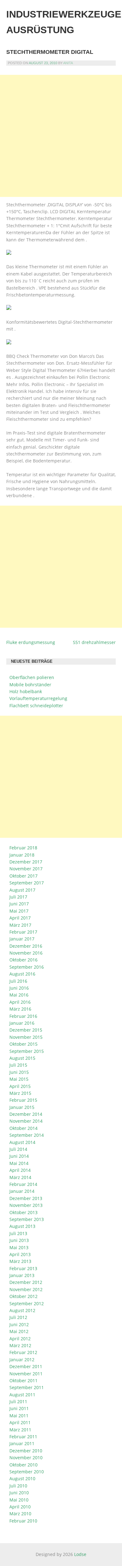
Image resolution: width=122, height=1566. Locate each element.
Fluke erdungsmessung (30, 642)
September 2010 (26, 1472)
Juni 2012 (19, 1324)
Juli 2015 (18, 1065)
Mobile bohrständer (30, 685)
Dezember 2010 (25, 1451)
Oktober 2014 (23, 1128)
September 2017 (26, 883)
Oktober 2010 (23, 1465)
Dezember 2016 (25, 946)
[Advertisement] (61, 136)
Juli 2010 (18, 1486)
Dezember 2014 (25, 1114)
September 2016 (26, 967)
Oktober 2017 (23, 876)
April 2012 (20, 1339)
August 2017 (22, 890)
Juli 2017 (18, 897)
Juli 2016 (18, 981)
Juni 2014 (19, 1156)
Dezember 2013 (25, 1198)
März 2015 (20, 1093)
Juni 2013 (19, 1240)
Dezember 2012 (25, 1282)
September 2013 (26, 1219)
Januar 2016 (21, 1023)
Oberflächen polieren (31, 677)
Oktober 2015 (23, 1044)
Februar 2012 (23, 1352)
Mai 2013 (18, 1247)
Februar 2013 (23, 1268)
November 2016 (26, 953)
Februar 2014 (23, 1184)
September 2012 (26, 1303)
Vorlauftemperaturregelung (38, 698)
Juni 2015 (19, 1072)
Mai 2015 (18, 1079)
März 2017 (20, 925)
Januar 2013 (21, 1275)
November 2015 (26, 1037)
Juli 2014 (18, 1149)
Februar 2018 (23, 848)
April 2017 (20, 918)
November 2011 (26, 1374)
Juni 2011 (19, 1408)
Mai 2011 (18, 1416)
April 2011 (20, 1422)
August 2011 (22, 1395)
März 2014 (20, 1177)
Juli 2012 (18, 1317)
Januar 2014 (21, 1191)
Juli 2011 (18, 1401)
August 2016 (22, 974)
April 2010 (20, 1507)
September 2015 (26, 1051)
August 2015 (22, 1058)
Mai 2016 (18, 995)
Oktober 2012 (23, 1296)
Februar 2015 (23, 1100)
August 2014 (22, 1142)
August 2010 (22, 1478)
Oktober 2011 (23, 1380)
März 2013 (20, 1261)
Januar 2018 (21, 855)
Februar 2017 (23, 932)
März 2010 (20, 1514)
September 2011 (26, 1387)
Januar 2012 (21, 1360)
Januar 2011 (21, 1443)
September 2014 (26, 1135)
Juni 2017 (19, 904)
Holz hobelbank (25, 691)
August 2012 (22, 1310)
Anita (68, 63)
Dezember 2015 (25, 1030)
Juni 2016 (19, 988)
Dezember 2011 (25, 1366)
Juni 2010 (19, 1493)
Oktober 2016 (23, 960)
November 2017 (26, 869)
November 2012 (26, 1289)
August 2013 (22, 1226)
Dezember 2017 (25, 862)
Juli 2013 (18, 1233)
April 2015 (20, 1086)
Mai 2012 (18, 1331)
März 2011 (20, 1430)
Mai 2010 (18, 1500)
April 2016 (20, 1002)
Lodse (80, 1554)
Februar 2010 (23, 1521)
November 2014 (26, 1121)
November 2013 (26, 1205)
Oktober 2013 (23, 1212)
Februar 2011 (23, 1437)
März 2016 (20, 1009)
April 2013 (20, 1254)
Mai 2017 (18, 911)
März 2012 (20, 1345)
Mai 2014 (18, 1163)
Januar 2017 (21, 939)
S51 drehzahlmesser (94, 642)
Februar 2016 (23, 1016)
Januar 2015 (21, 1107)
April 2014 (20, 1170)
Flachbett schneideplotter (36, 705)
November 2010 (26, 1457)
